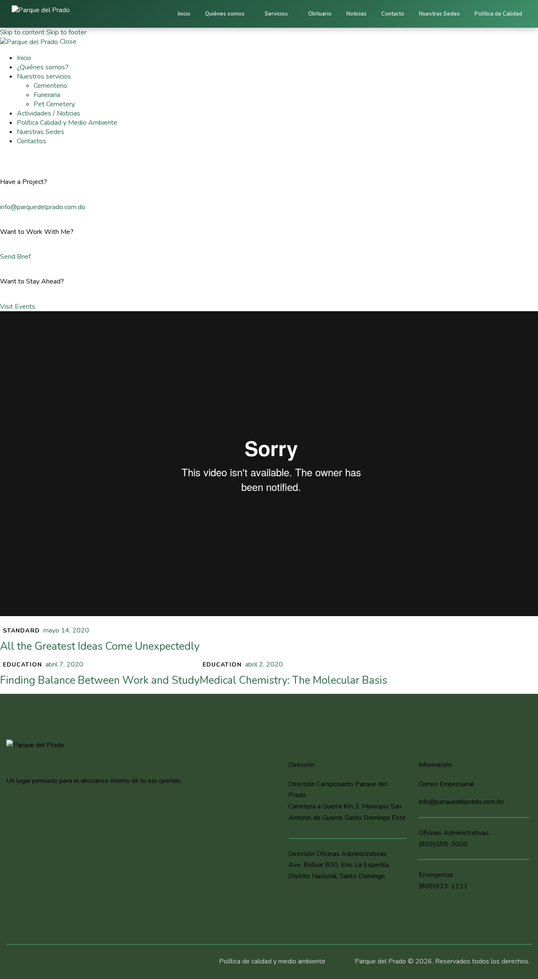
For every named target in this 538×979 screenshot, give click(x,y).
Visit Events (17, 306)
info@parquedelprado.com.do (42, 207)
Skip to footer (66, 32)
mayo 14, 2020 (66, 630)
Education (22, 665)
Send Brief (15, 256)
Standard (21, 631)
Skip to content (22, 32)
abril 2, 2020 (264, 664)
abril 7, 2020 (64, 664)
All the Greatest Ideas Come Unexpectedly (100, 646)
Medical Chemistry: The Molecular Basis (293, 680)
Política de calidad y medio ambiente (272, 961)
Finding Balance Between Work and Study (100, 680)
